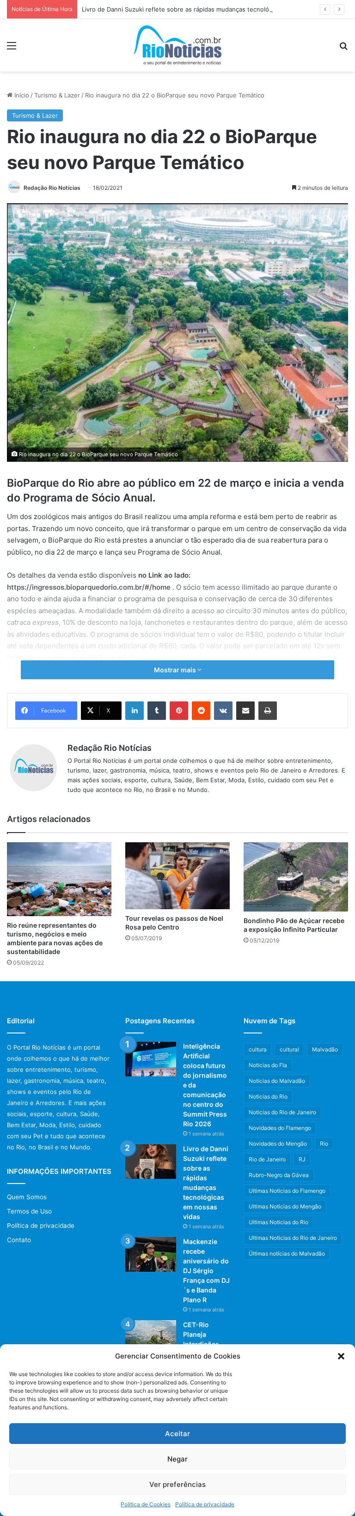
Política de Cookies (146, 1504)
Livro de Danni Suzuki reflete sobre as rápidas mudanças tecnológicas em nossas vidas (207, 9)
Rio (324, 1143)
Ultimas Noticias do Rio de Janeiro (293, 1237)
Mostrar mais (175, 670)
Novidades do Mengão (278, 1143)
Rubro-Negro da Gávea (279, 1175)
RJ (302, 1159)
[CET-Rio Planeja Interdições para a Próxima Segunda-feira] (150, 1337)
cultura (258, 1049)
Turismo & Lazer (57, 95)
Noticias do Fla (268, 1065)
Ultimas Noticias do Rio (278, 1222)
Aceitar (177, 1433)
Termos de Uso (29, 1211)
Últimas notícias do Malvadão (287, 1253)
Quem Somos (27, 1197)
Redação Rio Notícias (52, 187)
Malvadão (325, 1049)
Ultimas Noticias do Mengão (285, 1206)
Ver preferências (177, 1484)
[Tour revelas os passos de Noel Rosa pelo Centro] (177, 875)
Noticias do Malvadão (277, 1080)
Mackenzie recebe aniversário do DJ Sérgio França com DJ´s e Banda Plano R (206, 1271)
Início (20, 95)
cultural (289, 1049)
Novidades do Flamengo (280, 1127)
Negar (177, 1459)
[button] (341, 1356)
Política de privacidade (204, 1504)
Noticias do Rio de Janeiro (282, 1112)
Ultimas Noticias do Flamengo (287, 1190)
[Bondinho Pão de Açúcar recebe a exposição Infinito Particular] (296, 877)
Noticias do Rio (268, 1096)
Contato (19, 1240)
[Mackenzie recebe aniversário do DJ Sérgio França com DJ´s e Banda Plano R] (150, 1254)
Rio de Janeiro (267, 1159)
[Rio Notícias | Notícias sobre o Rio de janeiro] (177, 45)
